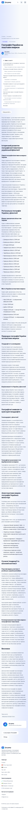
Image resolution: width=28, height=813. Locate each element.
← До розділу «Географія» (10, 732)
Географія (9, 36)
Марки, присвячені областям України (12, 71)
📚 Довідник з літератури (7, 785)
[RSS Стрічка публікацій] (17, 2)
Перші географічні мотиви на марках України (14, 67)
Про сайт (4, 769)
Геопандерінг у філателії (10, 86)
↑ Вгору (5, 737)
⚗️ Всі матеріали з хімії (7, 788)
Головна (3, 36)
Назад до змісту (6, 112)
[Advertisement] (14, 19)
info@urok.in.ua (5, 796)
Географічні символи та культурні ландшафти (13, 84)
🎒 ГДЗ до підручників (7, 765)
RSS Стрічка (4, 774)
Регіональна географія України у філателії (13, 69)
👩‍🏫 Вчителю (4, 767)
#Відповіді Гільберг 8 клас (8, 716)
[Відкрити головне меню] (25, 2)
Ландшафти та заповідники (10, 79)
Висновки (5, 105)
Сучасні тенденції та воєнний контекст (12, 95)
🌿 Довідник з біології (7, 783)
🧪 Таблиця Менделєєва (7, 781)
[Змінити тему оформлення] (21, 2)
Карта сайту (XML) (6, 772)
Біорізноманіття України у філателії (12, 81)
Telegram (4, 794)
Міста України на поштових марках (12, 73)
